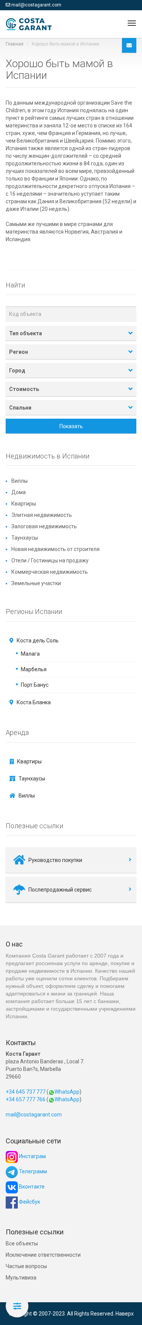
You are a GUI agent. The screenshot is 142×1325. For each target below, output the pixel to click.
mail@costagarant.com (36, 5)
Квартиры (23, 504)
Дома (18, 492)
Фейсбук (29, 1202)
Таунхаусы (24, 538)
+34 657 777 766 (25, 1099)
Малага (30, 654)
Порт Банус (34, 685)
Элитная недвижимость (41, 515)
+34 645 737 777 (25, 1092)
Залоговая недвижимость (44, 526)
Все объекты (22, 1243)
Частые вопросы (26, 1266)
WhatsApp (67, 1092)
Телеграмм (32, 1171)
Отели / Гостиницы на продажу (50, 560)
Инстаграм (32, 1156)
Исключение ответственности (43, 1255)
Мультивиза (21, 1278)
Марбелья (34, 669)
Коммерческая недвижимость (49, 572)
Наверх (124, 1314)
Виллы (19, 481)
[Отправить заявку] (129, 45)
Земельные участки (36, 583)
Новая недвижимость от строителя (55, 549)
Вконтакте (31, 1187)
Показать (71, 426)
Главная (14, 44)
